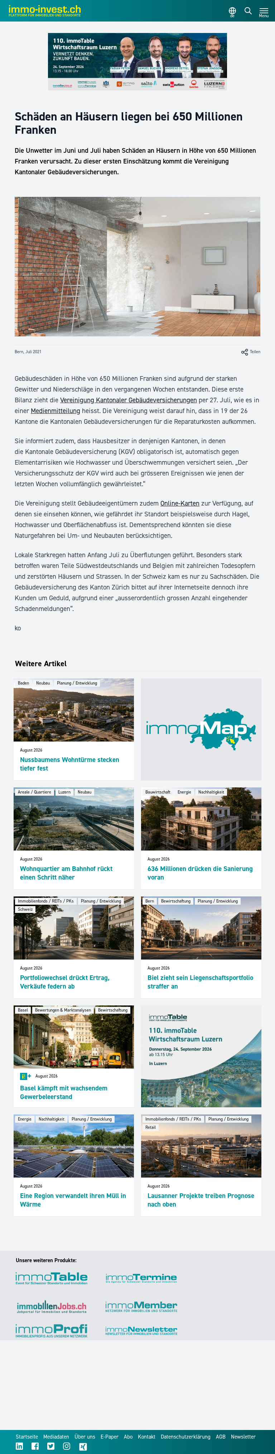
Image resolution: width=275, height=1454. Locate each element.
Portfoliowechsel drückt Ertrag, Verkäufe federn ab (65, 982)
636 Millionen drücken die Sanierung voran (200, 873)
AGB (221, 1436)
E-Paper (110, 1436)
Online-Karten (179, 503)
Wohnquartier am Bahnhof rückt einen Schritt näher (66, 873)
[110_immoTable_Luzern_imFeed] (201, 1056)
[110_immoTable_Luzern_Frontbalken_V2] (137, 61)
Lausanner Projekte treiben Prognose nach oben (201, 1200)
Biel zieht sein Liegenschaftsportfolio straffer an (200, 982)
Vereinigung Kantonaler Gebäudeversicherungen (128, 400)
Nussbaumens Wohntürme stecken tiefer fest (69, 764)
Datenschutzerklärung (186, 1436)
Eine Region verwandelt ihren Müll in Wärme (73, 1200)
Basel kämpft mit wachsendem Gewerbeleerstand (63, 1092)
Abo (128, 1436)
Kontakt (146, 1436)
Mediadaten (56, 1436)
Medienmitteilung (55, 410)
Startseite (27, 1436)
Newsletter (243, 1436)
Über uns (84, 1436)
